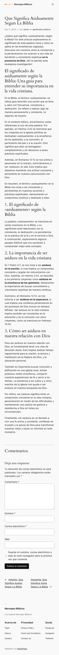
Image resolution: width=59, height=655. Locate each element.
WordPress (22, 649)
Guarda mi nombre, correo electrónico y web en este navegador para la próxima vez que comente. (30, 556)
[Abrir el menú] (52, 4)
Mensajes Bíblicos (23, 4)
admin (26, 29)
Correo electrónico (16, 526)
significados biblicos (42, 29)
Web (7, 539)
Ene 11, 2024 (10, 29)
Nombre (10, 513)
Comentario (12, 482)
